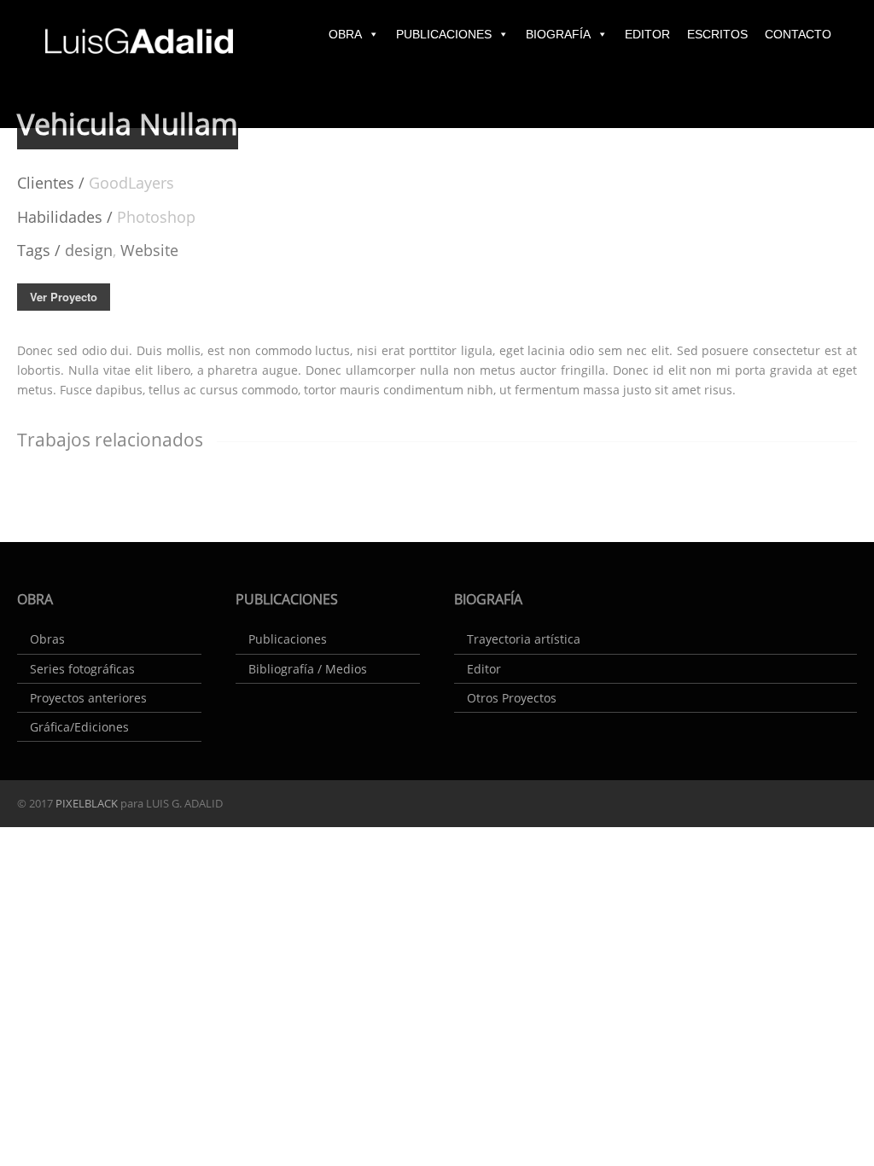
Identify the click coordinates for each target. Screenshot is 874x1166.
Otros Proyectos (511, 698)
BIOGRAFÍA (558, 34)
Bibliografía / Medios (307, 669)
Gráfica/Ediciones (79, 727)
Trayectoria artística (523, 639)
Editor (484, 669)
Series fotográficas (82, 669)
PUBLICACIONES (444, 34)
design (89, 250)
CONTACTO (798, 34)
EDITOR (647, 34)
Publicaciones (287, 639)
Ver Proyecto (63, 297)
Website (149, 250)
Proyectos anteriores (88, 698)
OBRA (345, 34)
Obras (47, 639)
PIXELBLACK (85, 803)
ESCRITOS (717, 34)
